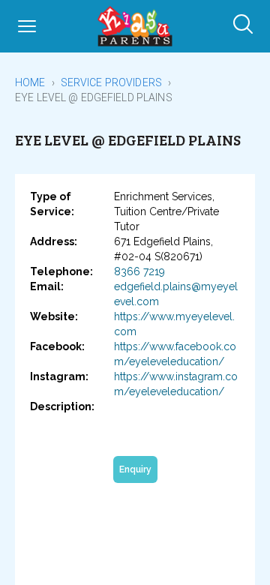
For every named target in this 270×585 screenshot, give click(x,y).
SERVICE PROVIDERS (111, 82)
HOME (30, 82)
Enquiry (135, 469)
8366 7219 (139, 272)
